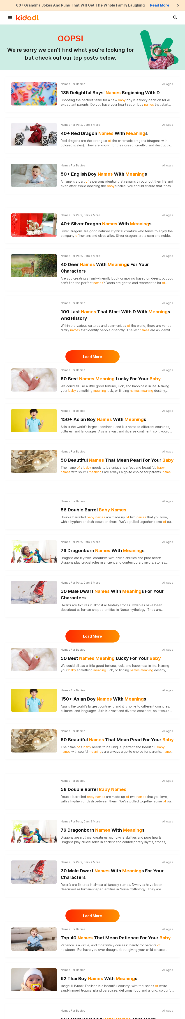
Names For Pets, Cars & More (80, 124)
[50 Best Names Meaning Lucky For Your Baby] (34, 379)
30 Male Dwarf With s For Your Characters (112, 594)
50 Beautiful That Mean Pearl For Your (117, 460)
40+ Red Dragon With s (104, 133)
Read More (159, 5)
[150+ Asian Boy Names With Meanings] (34, 420)
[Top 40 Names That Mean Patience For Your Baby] (34, 938)
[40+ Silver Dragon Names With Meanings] (34, 224)
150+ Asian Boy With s (103, 419)
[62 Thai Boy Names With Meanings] (34, 979)
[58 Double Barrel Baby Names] (34, 510)
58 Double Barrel (93, 510)
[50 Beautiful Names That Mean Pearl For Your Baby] (34, 461)
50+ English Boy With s (104, 174)
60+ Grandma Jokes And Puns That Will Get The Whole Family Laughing (80, 5)
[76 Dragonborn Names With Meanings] (34, 551)
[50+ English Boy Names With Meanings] (34, 175)
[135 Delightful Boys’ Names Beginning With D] (34, 93)
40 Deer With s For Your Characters (105, 268)
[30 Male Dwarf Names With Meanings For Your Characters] (34, 592)
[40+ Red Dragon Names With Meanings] (34, 134)
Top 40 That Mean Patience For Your (116, 938)
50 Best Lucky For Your (111, 378)
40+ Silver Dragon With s (106, 223)
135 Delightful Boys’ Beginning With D (110, 92)
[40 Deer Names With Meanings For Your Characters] (34, 265)
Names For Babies (73, 84)
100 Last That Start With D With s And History (115, 315)
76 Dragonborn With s (103, 550)
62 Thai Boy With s (99, 978)
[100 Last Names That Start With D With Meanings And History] (34, 312)
